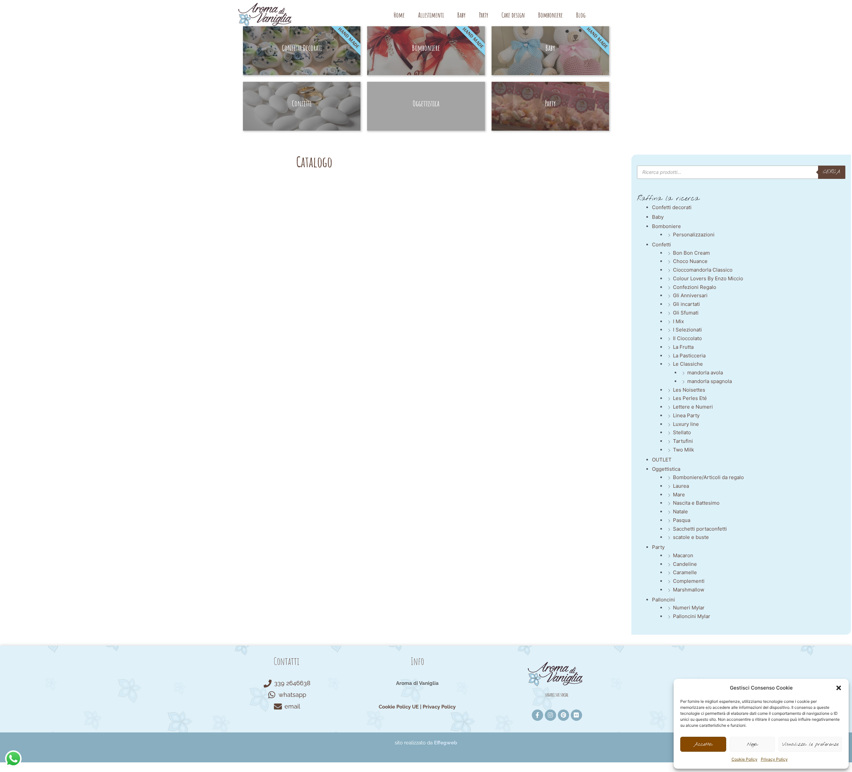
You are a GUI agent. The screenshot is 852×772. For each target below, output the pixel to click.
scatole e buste (691, 537)
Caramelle (685, 572)
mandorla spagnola (709, 381)
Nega (752, 744)
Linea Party (686, 415)
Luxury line (686, 424)
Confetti (661, 244)
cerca (831, 172)
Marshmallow (688, 589)
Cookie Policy (744, 759)
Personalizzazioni (694, 234)
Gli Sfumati (686, 313)
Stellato (682, 432)
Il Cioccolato (687, 338)
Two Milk (683, 450)
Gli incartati (686, 304)
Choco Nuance (690, 261)
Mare (679, 494)
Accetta (703, 744)
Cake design (513, 15)
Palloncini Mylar (691, 616)
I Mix (678, 321)
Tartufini (683, 441)
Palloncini (663, 599)
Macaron (683, 555)
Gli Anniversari (690, 295)
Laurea (681, 486)
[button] (838, 688)
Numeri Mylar (689, 607)
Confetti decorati (672, 207)
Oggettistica (666, 469)
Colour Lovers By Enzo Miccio (708, 278)
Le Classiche (688, 364)
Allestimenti (431, 15)
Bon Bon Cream (691, 253)
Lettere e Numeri (693, 407)
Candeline (685, 564)
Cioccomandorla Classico (703, 270)
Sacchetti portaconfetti (700, 529)
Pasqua (681, 520)
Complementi (689, 581)
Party (483, 15)
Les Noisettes (689, 390)
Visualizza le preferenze (810, 744)
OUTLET (662, 459)
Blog (580, 15)
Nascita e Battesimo (696, 503)
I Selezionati (687, 329)
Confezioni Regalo (694, 287)
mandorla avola (705, 372)
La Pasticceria (689, 355)
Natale (680, 511)
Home (399, 15)
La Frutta (683, 347)
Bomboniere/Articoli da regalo (708, 477)
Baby (461, 15)
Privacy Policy (774, 759)
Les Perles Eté (690, 398)
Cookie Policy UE (399, 707)
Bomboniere (550, 15)
